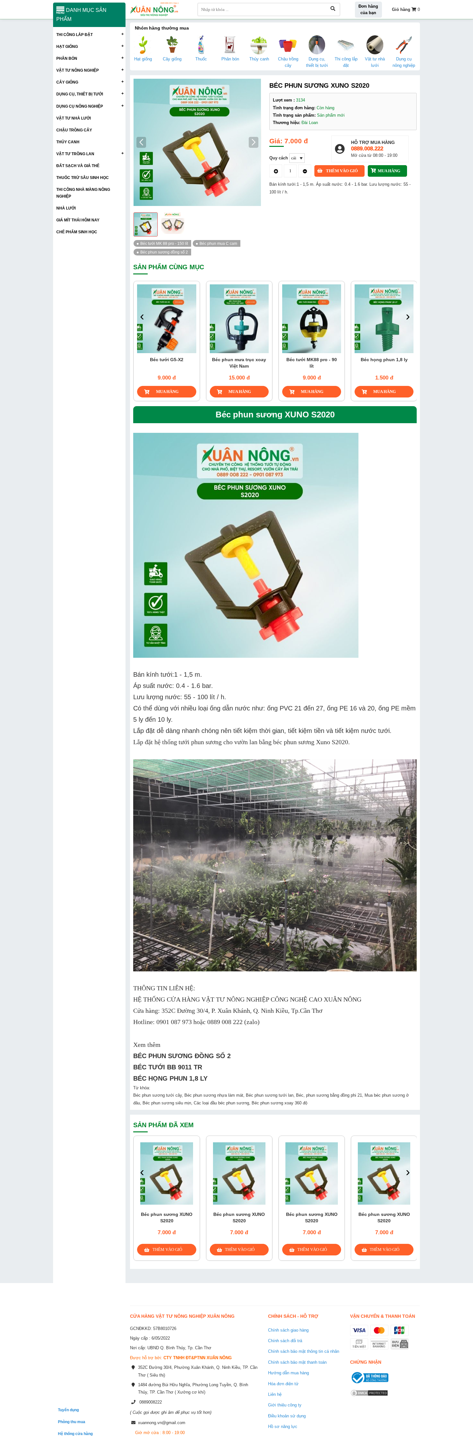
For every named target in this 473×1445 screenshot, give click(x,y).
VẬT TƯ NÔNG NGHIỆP (77, 70)
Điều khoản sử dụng (287, 1416)
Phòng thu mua (71, 1422)
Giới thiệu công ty (284, 1405)
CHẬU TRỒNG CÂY (74, 130)
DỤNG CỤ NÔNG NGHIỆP (79, 106)
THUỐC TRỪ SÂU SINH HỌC (82, 177)
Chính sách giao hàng (288, 1330)
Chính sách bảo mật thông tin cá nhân (303, 1351)
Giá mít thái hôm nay (77, 220)
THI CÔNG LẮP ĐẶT (74, 34)
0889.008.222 (367, 149)
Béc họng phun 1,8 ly (384, 359)
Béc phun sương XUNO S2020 (166, 1217)
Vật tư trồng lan (75, 154)
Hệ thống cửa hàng (75, 1434)
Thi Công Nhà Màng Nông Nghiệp (83, 192)
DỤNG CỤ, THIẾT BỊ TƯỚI (79, 94)
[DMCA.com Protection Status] (369, 1397)
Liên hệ (275, 1394)
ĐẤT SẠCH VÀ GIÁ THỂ (77, 166)
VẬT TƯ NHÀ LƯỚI (73, 118)
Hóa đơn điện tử (283, 1383)
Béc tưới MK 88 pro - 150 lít (164, 243)
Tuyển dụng (68, 1410)
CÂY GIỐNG (67, 82)
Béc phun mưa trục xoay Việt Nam (239, 363)
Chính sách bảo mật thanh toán (297, 1362)
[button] (253, 142)
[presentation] (142, 317)
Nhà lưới (66, 208)
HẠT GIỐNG (67, 46)
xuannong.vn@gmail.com (161, 1422)
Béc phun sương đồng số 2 (164, 252)
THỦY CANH (67, 142)
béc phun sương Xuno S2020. (311, 742)
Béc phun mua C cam (218, 243)
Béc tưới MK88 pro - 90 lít (311, 363)
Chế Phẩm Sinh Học (76, 232)
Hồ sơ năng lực (282, 1426)
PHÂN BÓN (66, 58)
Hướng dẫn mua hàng (288, 1372)
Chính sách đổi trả (285, 1340)
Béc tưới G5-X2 (166, 359)
